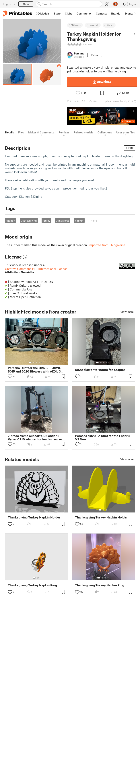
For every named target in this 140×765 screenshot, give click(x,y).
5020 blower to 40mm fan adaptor (100, 369)
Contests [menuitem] (101, 13)
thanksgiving (29, 220)
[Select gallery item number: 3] (36, 362)
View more (127, 311)
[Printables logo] (17, 13)
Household (94, 25)
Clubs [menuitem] (68, 13)
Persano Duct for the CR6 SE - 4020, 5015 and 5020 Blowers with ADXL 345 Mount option (36, 369)
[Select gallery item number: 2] (33, 362)
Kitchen (110, 25)
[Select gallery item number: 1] (30, 362)
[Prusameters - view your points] (115, 4)
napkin (79, 220)
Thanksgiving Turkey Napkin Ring (32, 585)
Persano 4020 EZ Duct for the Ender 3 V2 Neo (102, 437)
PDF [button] (131, 148)
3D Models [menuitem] (42, 13)
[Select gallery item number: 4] (39, 362)
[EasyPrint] (107, 4)
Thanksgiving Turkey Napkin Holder (34, 517)
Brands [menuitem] (115, 13)
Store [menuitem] (57, 13)
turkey (46, 220)
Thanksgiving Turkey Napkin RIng (99, 585)
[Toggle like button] (10, 376)
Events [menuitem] (129, 13)
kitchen (10, 220)
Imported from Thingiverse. (107, 245)
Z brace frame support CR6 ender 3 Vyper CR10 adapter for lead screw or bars (35, 437)
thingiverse (62, 220)
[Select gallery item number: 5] (42, 362)
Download (104, 81)
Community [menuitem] (84, 13)
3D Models (76, 25)
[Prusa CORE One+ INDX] (102, 116)
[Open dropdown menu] (134, 33)
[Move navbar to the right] (135, 13)
